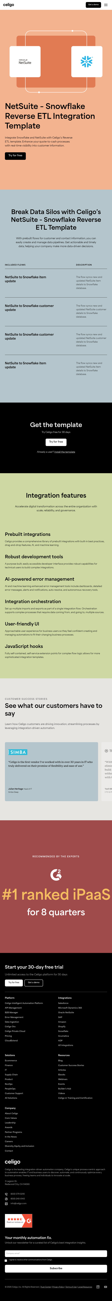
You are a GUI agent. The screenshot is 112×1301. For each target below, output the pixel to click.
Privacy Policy (58, 1287)
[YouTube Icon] (105, 1287)
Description (84, 265)
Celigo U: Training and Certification (75, 1098)
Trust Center (45, 1287)
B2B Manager (11, 1013)
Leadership (10, 1123)
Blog (60, 1061)
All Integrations (65, 1045)
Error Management (14, 1017)
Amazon (62, 1022)
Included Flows (15, 265)
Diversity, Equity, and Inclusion (19, 1146)
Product (9, 1079)
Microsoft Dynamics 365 (70, 1008)
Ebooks (61, 1075)
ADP (60, 1041)
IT (6, 1070)
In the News (11, 1137)
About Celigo (11, 1114)
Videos (61, 1094)
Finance (9, 1066)
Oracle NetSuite (66, 1013)
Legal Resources (85, 1287)
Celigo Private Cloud (15, 1031)
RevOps (8, 1084)
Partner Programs (13, 1132)
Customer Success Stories (71, 1066)
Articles (62, 1070)
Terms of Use (71, 1287)
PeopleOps (10, 1089)
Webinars (62, 1079)
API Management (13, 1008)
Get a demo (93, 5)
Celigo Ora (10, 1027)
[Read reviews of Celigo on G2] (18, 1221)
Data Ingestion (12, 1022)
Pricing (8, 1036)
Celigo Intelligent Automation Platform (24, 1003)
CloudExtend (11, 1041)
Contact (9, 1151)
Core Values (11, 1118)
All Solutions (11, 1098)
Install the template (64, 452)
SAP (60, 1017)
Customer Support (14, 1094)
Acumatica (63, 1036)
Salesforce (63, 1003)
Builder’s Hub (64, 1089)
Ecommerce (11, 1061)
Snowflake (63, 1031)
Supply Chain (11, 1075)
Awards (8, 1128)
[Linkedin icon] (98, 1287)
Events (61, 1084)
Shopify (61, 1027)
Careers (9, 1142)
